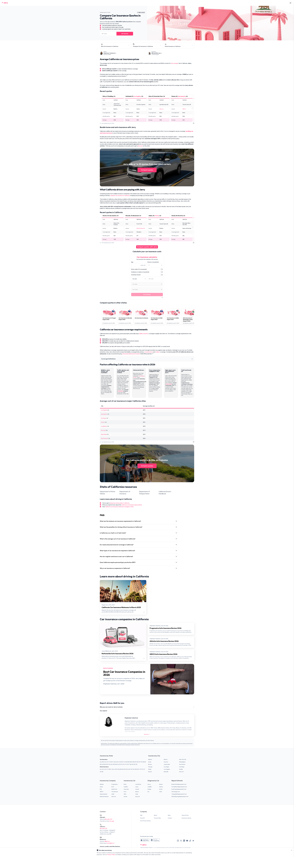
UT (125, 764)
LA (124, 762)
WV (134, 764)
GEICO (184, 109)
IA (115, 762)
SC (118, 764)
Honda (125, 796)
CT (109, 762)
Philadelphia (182, 762)
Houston (166, 762)
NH (100, 764)
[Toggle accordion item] (192, 359)
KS (121, 762)
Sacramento (181, 96)
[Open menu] (290, 3)
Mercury (162, 109)
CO (107, 762)
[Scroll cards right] (192, 108)
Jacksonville (167, 764)
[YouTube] (187, 841)
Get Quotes (124, 33)
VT (129, 764)
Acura (149, 784)
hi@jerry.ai (106, 841)
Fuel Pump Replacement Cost (179, 789)
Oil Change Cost (176, 791)
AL (100, 762)
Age (132, 262)
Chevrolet (126, 789)
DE (111, 762)
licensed (159, 847)
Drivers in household (153, 262)
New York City (182, 759)
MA (126, 762)
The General (114, 791)
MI (131, 762)
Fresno (157, 215)
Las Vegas (166, 766)
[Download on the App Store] (144, 840)
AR (102, 762)
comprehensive (148, 352)
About (155, 815)
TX (123, 764)
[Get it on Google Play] (155, 840)
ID (117, 762)
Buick (125, 784)
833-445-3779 (108, 819)
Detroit (165, 759)
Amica (101, 786)
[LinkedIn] (184, 841)
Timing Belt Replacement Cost (179, 794)
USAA (112, 794)
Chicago (150, 766)
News (169, 815)
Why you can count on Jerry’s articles (111, 707)
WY (136, 764)
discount (140, 146)
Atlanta (150, 759)
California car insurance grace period (132, 505)
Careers (170, 818)
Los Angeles (137, 96)
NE (145, 762)
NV (106, 764)
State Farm (114, 789)
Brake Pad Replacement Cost (179, 784)
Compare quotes (147, 170)
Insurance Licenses (186, 818)
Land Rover (138, 784)
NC (141, 762)
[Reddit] (193, 841)
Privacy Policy (157, 818)
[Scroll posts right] (192, 316)
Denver (150, 771)
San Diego (103, 418)
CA (105, 762)
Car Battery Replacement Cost (179, 786)
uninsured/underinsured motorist (131, 354)
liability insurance (143, 333)
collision (157, 352)
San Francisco (104, 438)
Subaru (161, 786)
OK (111, 764)
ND (143, 762)
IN (119, 762)
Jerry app (111, 821)
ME (130, 762)
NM (104, 764)
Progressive (114, 784)
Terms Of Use (185, 815)
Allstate (102, 784)
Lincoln (137, 789)
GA (114, 762)
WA (131, 764)
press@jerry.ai (110, 843)
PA (115, 764)
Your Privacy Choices (145, 820)
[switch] (161, 269)
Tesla (136, 794)
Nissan (137, 791)
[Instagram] (178, 841)
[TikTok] (190, 841)
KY (123, 762)
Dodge (149, 789)
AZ (104, 762)
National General (141, 228)
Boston (150, 764)
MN (133, 762)
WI (132, 764)
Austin (149, 762)
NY (108, 764)
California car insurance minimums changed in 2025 (119, 506)
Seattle (181, 769)
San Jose (103, 430)
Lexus (136, 786)
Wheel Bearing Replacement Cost (180, 796)
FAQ (141, 815)
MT (139, 762)
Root (112, 786)
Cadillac (126, 786)
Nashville (166, 771)
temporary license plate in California (119, 503)
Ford (125, 791)
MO (136, 762)
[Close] (291, 850)
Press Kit (142, 818)
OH (110, 764)
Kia (148, 791)
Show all (181, 771)
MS (137, 762)
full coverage (174, 63)
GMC (125, 794)
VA (127, 764)
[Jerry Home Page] (5, 3)
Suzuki (160, 789)
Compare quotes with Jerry (147, 247)
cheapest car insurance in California (120, 195)
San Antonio (182, 764)
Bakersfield (104, 434)
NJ (102, 764)
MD (128, 762)
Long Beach (104, 426)
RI (116, 764)
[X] (181, 841)
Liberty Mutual (103, 794)
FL (112, 762)
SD (120, 764)
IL (118, 762)
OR (113, 764)
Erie (101, 789)
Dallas (149, 769)
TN (122, 764)
